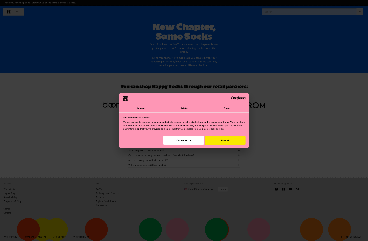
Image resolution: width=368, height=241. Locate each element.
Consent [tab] (141, 108)
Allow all (225, 140)
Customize (182, 140)
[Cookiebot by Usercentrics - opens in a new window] (233, 98)
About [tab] (227, 108)
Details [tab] (184, 108)
